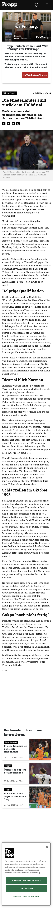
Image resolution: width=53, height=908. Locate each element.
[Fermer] (47, 847)
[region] (26, 874)
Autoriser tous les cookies (26, 880)
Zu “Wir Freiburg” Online (35, 75)
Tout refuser (26, 888)
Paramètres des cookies (26, 896)
